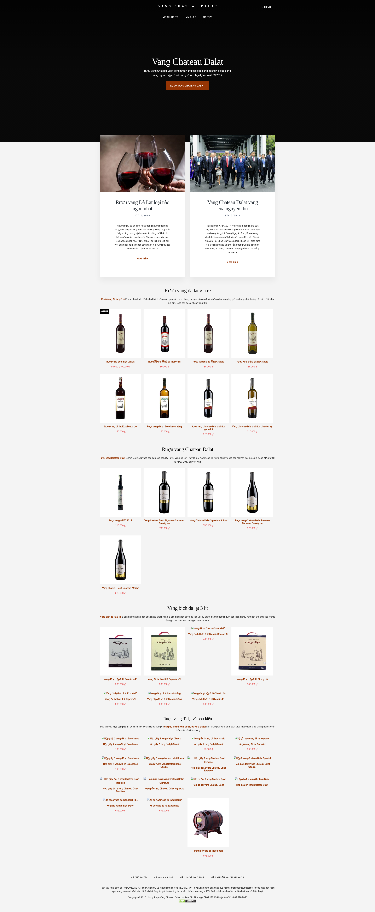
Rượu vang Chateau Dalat (112, 458)
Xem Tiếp (142, 259)
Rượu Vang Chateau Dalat (187, 86)
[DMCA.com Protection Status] (187, 902)
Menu (267, 7)
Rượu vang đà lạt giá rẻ (113, 299)
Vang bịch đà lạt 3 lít (110, 616)
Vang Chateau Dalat (188, 6)
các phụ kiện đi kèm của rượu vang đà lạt (185, 726)
